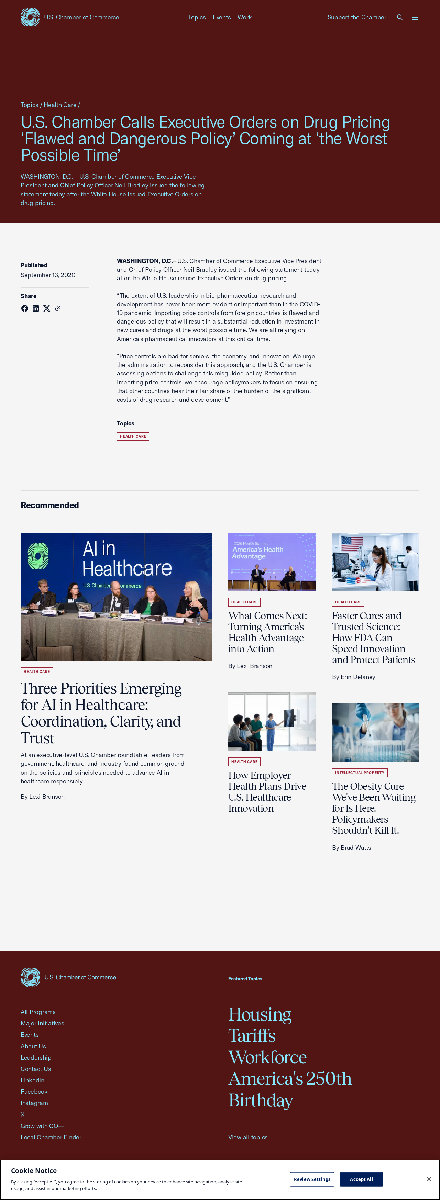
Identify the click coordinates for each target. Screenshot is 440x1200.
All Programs (38, 1012)
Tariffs (252, 1035)
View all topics (248, 1137)
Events (222, 17)
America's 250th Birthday (290, 1089)
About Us (33, 1046)
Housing (259, 1014)
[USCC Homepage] (68, 977)
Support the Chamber (357, 17)
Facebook (34, 1091)
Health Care (60, 105)
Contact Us (36, 1069)
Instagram (34, 1103)
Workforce (267, 1057)
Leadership (36, 1057)
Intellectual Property (360, 773)
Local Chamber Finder (51, 1137)
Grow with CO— (42, 1126)
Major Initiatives (42, 1023)
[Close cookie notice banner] (429, 1179)
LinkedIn (32, 1080)
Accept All (361, 1179)
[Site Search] (400, 17)
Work (245, 17)
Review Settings (312, 1179)
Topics (197, 17)
